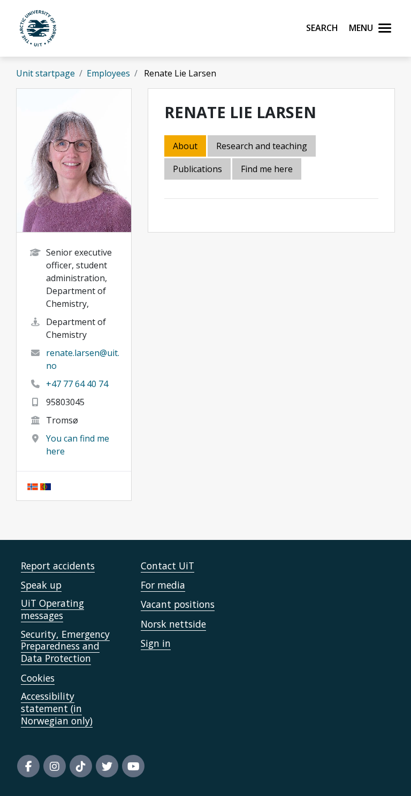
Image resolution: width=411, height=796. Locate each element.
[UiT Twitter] (107, 766)
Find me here (267, 169)
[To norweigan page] (32, 486)
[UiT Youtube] (133, 766)
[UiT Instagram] (54, 766)
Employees (108, 73)
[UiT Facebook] (28, 766)
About (185, 146)
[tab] (198, 169)
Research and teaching (261, 146)
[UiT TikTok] (81, 766)
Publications (197, 169)
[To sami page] (45, 486)
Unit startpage (45, 73)
